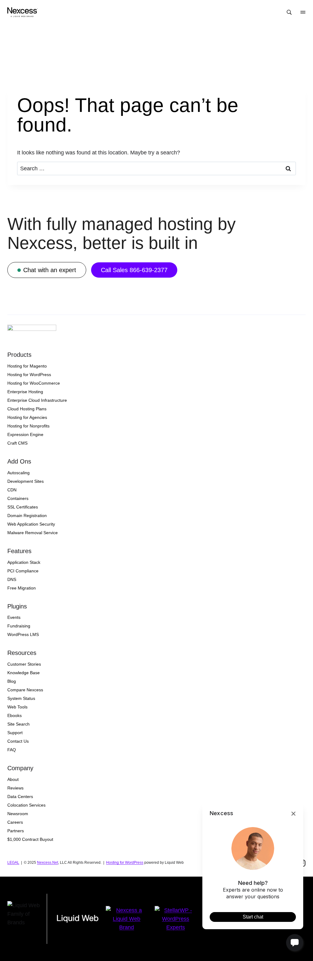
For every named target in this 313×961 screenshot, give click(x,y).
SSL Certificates (22, 507)
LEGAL (13, 862)
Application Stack (23, 562)
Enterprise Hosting (25, 391)
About (13, 779)
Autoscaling (18, 472)
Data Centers (20, 796)
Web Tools (17, 706)
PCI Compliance (23, 570)
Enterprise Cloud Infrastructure (37, 400)
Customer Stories (24, 664)
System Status (21, 698)
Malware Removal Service (32, 532)
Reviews (15, 787)
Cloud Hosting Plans (26, 408)
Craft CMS (17, 443)
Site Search (18, 724)
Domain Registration (27, 515)
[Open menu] (303, 12)
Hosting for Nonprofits (28, 425)
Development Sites (25, 481)
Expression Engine (25, 434)
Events (13, 617)
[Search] (289, 12)
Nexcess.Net (47, 862)
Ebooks (14, 715)
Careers (15, 822)
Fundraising (18, 625)
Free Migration (21, 588)
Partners (15, 830)
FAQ (11, 749)
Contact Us (18, 741)
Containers (17, 498)
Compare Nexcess (25, 689)
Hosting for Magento (27, 366)
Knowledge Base (23, 672)
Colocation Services (26, 805)
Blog (11, 681)
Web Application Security (31, 524)
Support (15, 732)
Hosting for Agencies (27, 417)
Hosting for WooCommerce (33, 383)
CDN (12, 489)
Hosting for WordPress (29, 374)
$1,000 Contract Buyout (30, 839)
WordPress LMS (23, 634)
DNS (11, 579)
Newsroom (17, 813)
